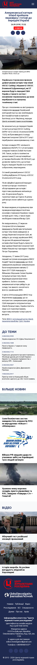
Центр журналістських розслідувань (17, 121)
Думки (11, 612)
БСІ (19, 608)
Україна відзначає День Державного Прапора (16, 369)
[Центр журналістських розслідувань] (12, 4)
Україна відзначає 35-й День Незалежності (18, 339)
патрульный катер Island (22, 319)
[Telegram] (23, 33)
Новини (18, 28)
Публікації (19, 604)
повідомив (20, 262)
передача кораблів (10, 321)
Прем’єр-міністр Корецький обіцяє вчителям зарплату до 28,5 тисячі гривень (18, 378)
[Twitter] (18, 33)
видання (15, 110)
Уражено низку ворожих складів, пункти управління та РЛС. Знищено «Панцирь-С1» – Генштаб (17, 492)
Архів (26, 612)
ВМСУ (9, 319)
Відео (7, 507)
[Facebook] (13, 33)
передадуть (7, 229)
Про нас (19, 612)
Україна (26, 321)
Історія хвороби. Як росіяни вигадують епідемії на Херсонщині (16, 569)
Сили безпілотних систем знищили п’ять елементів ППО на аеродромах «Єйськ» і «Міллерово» (17, 422)
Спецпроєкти (28, 608)
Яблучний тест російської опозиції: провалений (14, 537)
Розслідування (10, 608)
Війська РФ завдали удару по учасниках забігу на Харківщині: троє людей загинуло (18, 457)
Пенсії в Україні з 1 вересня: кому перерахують (14, 347)
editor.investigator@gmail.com (19, 642)
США (20, 321)
